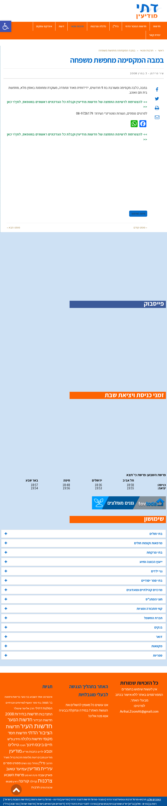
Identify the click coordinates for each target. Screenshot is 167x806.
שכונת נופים (46, 787)
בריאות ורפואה (12, 696)
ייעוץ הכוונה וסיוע (151, 561)
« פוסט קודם (140, 227)
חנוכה (22, 745)
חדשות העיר (36, 726)
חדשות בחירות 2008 (21, 714)
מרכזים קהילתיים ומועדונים (144, 589)
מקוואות (156, 646)
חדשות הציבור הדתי (29, 729)
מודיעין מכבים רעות (42, 757)
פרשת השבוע (14, 774)
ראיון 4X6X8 (12, 781)
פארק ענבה (45, 775)
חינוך (30, 744)
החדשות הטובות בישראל (16, 799)
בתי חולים (156, 533)
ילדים (40, 751)
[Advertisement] (77, 174)
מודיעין (15, 751)
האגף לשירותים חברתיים (19, 702)
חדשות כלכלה (31, 739)
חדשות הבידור (42, 720)
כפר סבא (14, 803)
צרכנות (45, 781)
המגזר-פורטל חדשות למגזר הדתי (87, 799)
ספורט (16, 763)
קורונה (23, 781)
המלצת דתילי (43, 708)
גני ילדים (156, 571)
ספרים (7, 763)
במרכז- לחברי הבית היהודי (83, 803)
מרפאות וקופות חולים (148, 543)
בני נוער (25, 696)
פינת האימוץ (138, 214)
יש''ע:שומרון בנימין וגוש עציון (113, 803)
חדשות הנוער (20, 719)
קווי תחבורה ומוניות (149, 608)
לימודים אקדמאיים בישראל (50, 803)
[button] (5, 26)
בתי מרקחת (154, 552)
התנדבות (45, 714)
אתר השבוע (36, 696)
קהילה (33, 781)
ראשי (161, 50)
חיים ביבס (43, 744)
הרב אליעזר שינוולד (24, 708)
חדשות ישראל (28, 803)
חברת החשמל (153, 618)
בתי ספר (37, 702)
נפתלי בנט (32, 763)
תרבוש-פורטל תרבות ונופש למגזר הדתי (126, 799)
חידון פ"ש (13, 739)
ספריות (157, 655)
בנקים (158, 627)
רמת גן (153, 803)
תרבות (35, 787)
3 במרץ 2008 (138, 73)
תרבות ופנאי (146, 50)
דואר (159, 636)
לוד (67, 803)
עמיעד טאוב (16, 768)
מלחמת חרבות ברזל (20, 757)
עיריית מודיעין (39, 768)
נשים (24, 763)
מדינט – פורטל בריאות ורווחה (45, 799)
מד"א (25, 751)
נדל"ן (41, 763)
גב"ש (131, 803)
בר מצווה (47, 702)
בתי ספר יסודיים (151, 580)
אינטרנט (47, 696)
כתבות (33, 751)
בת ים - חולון (142, 803)
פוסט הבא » (13, 227)
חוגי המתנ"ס (154, 599)
